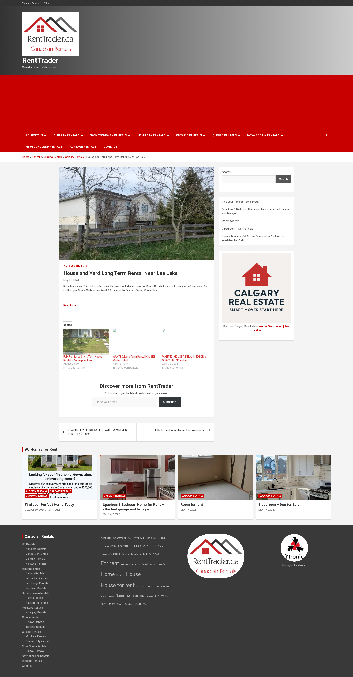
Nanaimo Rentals (36, 549)
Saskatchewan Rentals (108, 135)
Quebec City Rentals (38, 641)
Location (166, 586)
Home (108, 574)
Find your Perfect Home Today (240, 201)
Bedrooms (151, 546)
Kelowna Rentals (36, 563)
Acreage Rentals (83, 146)
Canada (115, 554)
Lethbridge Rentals (37, 583)
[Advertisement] (176, 102)
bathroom (105, 546)
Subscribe (169, 402)
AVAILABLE (140, 537)
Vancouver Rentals (37, 554)
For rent (110, 563)
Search (226, 172)
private (150, 596)
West (145, 604)
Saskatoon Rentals (37, 602)
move (111, 596)
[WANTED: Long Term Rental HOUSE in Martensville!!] (135, 342)
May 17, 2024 (110, 514)
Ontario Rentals (189, 135)
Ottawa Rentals (35, 622)
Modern (104, 596)
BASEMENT (153, 538)
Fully (134, 564)
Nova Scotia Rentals (263, 135)
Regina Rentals (35, 597)
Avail (130, 538)
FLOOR (156, 554)
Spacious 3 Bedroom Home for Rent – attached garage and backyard (133, 506)
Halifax (162, 564)
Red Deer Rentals (36, 588)
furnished (143, 564)
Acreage (106, 538)
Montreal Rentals (36, 636)
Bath (163, 538)
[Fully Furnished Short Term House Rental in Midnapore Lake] (86, 342)
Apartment (119, 538)
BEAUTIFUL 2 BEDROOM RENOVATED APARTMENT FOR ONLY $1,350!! (98, 432)
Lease (159, 586)
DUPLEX (147, 554)
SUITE (138, 603)
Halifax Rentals (35, 651)
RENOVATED (161, 596)
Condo (125, 553)
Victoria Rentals (35, 559)
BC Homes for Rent (41, 449)
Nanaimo (122, 595)
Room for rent (230, 221)
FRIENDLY (125, 564)
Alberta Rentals (67, 135)
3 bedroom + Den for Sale (237, 228)
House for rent (118, 585)
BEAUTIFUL (123, 546)
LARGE (151, 586)
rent (103, 604)
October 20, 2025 (35, 509)
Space (120, 604)
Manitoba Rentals (151, 135)
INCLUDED (141, 586)
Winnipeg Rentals (36, 612)
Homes (120, 575)
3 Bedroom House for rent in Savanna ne (180, 430)
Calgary (105, 553)
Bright (160, 546)
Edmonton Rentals (37, 578)
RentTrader (40, 60)
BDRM (113, 546)
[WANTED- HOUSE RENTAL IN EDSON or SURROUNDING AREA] (185, 342)
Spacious (129, 604)
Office (143, 596)
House (133, 574)
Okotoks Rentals (36, 496)
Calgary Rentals (75, 266)
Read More (69, 305)
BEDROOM (138, 546)
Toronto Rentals (35, 626)
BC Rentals (34, 135)
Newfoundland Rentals (44, 146)
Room (111, 604)
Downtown (136, 554)
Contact (110, 146)
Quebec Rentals (224, 135)
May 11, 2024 (71, 280)
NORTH (135, 596)
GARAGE (154, 564)
